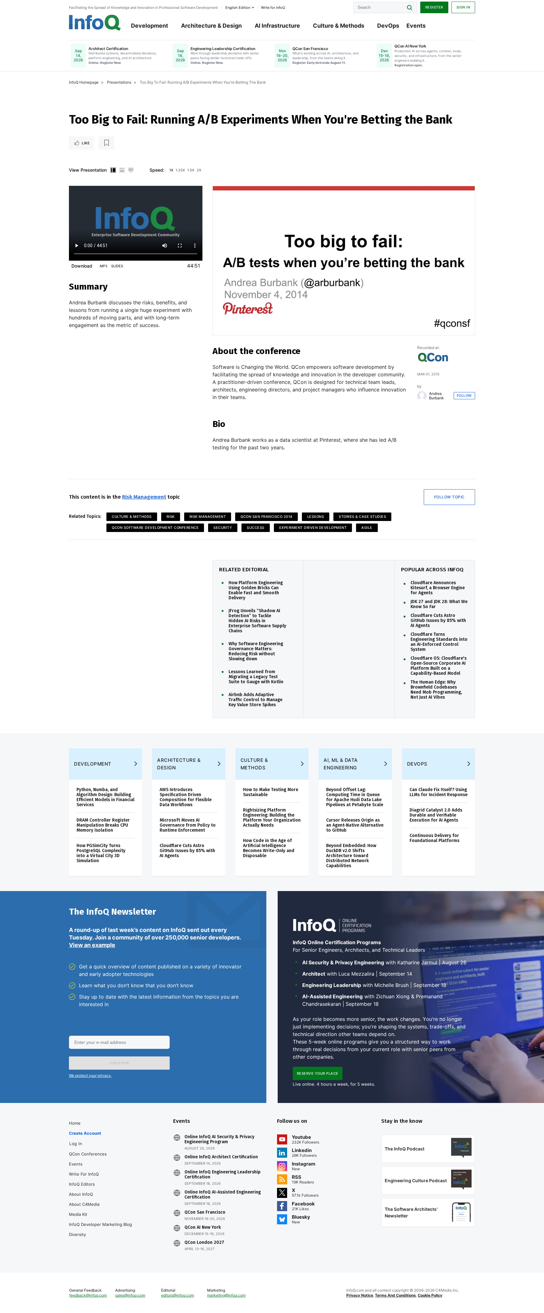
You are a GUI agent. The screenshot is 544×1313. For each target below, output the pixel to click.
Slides (117, 266)
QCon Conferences (88, 1153)
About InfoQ (81, 1194)
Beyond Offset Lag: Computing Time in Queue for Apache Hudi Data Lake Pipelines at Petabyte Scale (354, 797)
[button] (119, 1063)
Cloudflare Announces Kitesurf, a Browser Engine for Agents (438, 588)
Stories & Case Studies (362, 516)
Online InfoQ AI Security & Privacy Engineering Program (219, 1139)
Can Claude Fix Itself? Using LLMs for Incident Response (439, 792)
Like (86, 143)
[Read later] (106, 143)
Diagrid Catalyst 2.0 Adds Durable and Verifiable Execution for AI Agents (436, 815)
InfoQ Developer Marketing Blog (100, 1224)
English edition (237, 7)
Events (416, 25)
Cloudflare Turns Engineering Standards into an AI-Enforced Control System (439, 642)
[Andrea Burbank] (422, 396)
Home (75, 1123)
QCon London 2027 (204, 1242)
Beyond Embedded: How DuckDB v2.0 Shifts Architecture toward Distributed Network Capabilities (351, 855)
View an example (92, 945)
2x (199, 170)
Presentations (119, 82)
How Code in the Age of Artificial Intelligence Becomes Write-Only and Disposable (268, 848)
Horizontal (122, 170)
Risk (171, 516)
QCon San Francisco (204, 1212)
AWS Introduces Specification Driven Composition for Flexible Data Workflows (186, 797)
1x (171, 170)
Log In (75, 1143)
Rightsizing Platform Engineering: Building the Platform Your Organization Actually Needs (272, 817)
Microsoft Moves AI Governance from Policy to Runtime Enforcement (188, 825)
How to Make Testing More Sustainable (270, 792)
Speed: (157, 170)
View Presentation (88, 170)
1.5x (190, 170)
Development (149, 25)
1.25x (180, 170)
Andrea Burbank (436, 395)
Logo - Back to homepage (95, 22)
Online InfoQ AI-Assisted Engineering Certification (222, 1195)
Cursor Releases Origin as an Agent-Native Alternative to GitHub (354, 825)
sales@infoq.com (130, 1295)
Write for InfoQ (84, 1174)
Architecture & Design (211, 25)
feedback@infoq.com (88, 1295)
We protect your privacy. (90, 1075)
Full (130, 170)
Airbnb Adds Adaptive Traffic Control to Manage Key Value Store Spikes (255, 699)
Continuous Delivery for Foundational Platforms (434, 838)
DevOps (388, 25)
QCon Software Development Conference (155, 527)
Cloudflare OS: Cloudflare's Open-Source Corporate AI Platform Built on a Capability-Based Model (439, 666)
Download (81, 266)
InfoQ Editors (82, 1184)
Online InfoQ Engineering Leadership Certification (222, 1175)
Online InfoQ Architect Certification (221, 1157)
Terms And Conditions (395, 1295)
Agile (366, 527)
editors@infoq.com (177, 1295)
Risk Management (144, 497)
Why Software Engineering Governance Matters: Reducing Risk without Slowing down (256, 651)
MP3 (103, 266)
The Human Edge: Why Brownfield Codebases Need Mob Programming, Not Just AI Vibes (436, 690)
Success (255, 527)
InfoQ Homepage (84, 82)
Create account (85, 1133)
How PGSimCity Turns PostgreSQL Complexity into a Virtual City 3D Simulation (100, 853)
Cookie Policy (430, 1295)
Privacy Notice (359, 1295)
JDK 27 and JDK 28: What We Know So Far (439, 604)
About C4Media (84, 1204)
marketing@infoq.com (226, 1295)
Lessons (315, 516)
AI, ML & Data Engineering (341, 764)
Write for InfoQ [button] (273, 7)
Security (222, 527)
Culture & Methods (338, 25)
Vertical (113, 170)
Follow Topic (449, 497)
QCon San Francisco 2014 (266, 516)
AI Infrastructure (277, 25)
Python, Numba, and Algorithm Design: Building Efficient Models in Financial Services (105, 797)
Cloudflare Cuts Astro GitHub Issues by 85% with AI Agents (438, 620)
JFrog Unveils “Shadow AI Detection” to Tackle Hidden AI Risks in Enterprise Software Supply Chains (257, 621)
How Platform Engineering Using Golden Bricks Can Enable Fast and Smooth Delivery (256, 590)
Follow (464, 395)
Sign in (463, 7)
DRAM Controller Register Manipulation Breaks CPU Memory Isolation (103, 825)
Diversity (77, 1234)
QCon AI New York (202, 1227)
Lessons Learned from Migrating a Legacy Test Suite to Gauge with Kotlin (256, 676)
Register (434, 7)
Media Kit (78, 1214)
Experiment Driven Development (313, 527)
